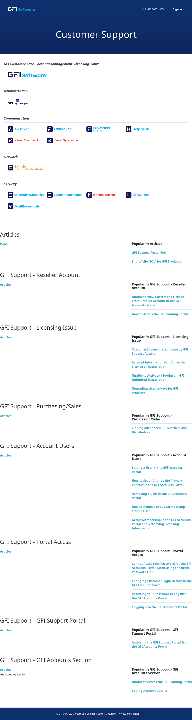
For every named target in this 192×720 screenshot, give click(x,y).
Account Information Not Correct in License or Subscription (158, 364)
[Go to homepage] (22, 9)
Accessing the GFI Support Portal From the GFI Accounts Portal (160, 644)
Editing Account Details (149, 691)
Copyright (111, 713)
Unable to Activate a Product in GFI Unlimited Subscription (158, 377)
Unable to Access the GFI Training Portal (162, 682)
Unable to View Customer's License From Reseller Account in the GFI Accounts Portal (158, 301)
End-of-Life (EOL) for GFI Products (156, 261)
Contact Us (78, 713)
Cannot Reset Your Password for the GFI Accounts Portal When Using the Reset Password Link (161, 568)
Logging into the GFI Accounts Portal (159, 607)
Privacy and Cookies (128, 713)
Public (4, 244)
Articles (5, 284)
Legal (101, 713)
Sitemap (91, 713)
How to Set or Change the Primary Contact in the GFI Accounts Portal (158, 482)
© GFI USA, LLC (64, 713)
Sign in (177, 9)
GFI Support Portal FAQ (149, 253)
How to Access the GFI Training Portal (160, 314)
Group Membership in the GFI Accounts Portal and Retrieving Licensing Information (161, 524)
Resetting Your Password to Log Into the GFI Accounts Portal (159, 596)
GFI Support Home (153, 9)
